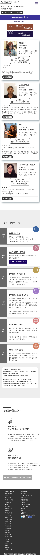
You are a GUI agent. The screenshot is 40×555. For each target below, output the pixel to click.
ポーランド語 (8, 537)
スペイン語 (8, 498)
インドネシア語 (9, 500)
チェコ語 (7, 539)
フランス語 (8, 502)
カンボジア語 (8, 517)
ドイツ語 (7, 511)
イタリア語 (8, 515)
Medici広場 (24, 491)
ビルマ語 (7, 547)
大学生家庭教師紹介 (26, 504)
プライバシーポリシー (27, 511)
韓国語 (6, 504)
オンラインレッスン (26, 495)
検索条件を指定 (18, 18)
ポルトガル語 (8, 513)
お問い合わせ (24, 498)
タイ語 (6, 545)
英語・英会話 (8, 493)
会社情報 (23, 493)
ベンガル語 (8, 524)
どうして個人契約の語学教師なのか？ (19, 477)
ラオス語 (7, 541)
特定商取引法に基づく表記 (28, 515)
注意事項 (23, 513)
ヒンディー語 (8, 519)
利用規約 (23, 502)
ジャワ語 (7, 530)
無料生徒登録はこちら (18, 262)
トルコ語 (7, 532)
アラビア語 (8, 521)
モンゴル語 (8, 534)
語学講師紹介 (24, 500)
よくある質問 (24, 506)
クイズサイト (24, 508)
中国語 (6, 495)
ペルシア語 (8, 526)
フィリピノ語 (8, 508)
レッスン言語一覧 (9, 491)
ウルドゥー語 (8, 550)
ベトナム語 (8, 528)
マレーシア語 (8, 543)
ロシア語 (7, 506)
